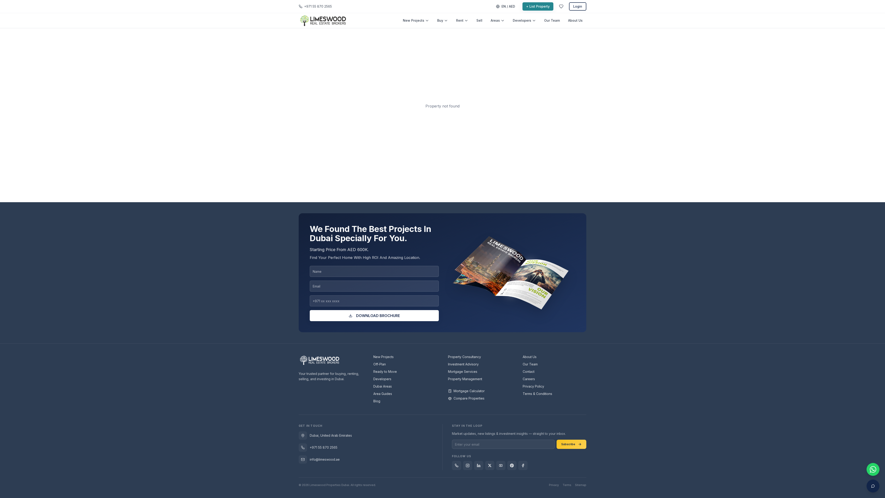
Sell (479, 20)
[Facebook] (523, 465)
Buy (440, 20)
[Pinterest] (511, 465)
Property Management (465, 379)
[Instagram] (467, 465)
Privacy (554, 485)
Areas (495, 20)
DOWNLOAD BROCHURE (378, 315)
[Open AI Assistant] (873, 486)
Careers (529, 379)
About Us (575, 20)
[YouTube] (500, 465)
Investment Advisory (463, 364)
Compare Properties (469, 398)
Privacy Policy (533, 386)
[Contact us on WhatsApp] (873, 469)
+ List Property (538, 6)
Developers (522, 20)
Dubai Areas (382, 386)
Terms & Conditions (537, 394)
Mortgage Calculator (469, 391)
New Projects (413, 20)
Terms (567, 485)
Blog (376, 401)
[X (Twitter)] (489, 465)
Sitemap (580, 485)
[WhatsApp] (456, 465)
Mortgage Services (462, 372)
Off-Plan (379, 364)
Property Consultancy (464, 357)
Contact (528, 372)
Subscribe (568, 444)
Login (577, 6)
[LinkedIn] (478, 465)
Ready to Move (385, 372)
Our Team (552, 20)
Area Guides (382, 394)
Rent (459, 20)
